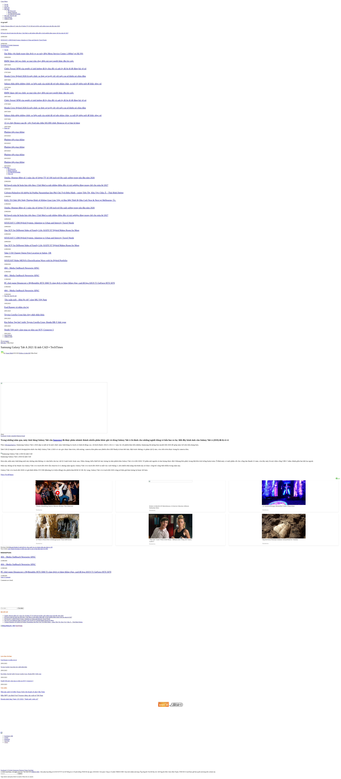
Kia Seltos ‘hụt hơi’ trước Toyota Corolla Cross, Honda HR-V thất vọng (35, 322)
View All (10, 174)
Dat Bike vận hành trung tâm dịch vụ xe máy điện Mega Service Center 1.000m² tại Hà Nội (43, 53)
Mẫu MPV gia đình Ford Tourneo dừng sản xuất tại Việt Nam (22, 695)
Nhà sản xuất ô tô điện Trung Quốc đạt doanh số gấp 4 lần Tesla (23, 692)
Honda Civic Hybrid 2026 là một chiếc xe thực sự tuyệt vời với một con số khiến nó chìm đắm (45, 76)
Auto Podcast (8, 17)
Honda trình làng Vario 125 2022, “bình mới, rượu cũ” (19, 699)
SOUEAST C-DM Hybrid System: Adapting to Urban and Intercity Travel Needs (24, 40)
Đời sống (6, 9)
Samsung (57, 440)
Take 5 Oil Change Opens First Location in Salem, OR (27, 253)
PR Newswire (12, 11)
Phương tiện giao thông (14, 132)
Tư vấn (6, 6)
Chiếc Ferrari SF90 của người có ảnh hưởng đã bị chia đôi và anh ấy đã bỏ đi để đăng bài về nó (45, 68)
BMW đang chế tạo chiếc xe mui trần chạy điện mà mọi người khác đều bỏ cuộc (39, 61)
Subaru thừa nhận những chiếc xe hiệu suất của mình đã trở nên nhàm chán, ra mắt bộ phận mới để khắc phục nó (53, 84)
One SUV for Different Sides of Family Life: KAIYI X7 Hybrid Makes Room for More (41, 230)
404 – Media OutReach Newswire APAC (21, 268)
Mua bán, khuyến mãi (10, 15)
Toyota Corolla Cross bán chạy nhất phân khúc (24, 314)
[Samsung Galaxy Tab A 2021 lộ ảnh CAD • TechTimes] (54, 432)
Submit (20, 773)
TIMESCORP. (35, 772)
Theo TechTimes (7, 475)
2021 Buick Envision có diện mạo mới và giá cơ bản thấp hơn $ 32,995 (28, 549)
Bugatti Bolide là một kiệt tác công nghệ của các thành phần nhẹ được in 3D (31, 547)
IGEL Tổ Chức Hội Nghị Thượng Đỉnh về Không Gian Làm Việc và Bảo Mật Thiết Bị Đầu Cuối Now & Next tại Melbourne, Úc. (60, 200)
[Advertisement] (170, 369)
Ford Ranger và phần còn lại (16, 307)
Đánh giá (6, 7)
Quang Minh (9, 353)
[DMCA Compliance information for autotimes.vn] (176, 706)
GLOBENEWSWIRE (14, 14)
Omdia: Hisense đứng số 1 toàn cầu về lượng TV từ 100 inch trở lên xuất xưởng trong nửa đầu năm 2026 (30, 26)
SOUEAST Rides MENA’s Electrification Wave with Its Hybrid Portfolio (35, 260)
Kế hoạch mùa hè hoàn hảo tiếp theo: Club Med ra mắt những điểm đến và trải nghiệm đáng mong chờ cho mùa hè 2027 (34, 33)
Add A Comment (5, 577)
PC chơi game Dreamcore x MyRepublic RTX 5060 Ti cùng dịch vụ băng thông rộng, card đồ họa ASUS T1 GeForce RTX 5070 (59, 283)
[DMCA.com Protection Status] (163, 706)
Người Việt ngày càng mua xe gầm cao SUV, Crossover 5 (29, 330)
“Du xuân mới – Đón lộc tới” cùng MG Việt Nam (25, 300)
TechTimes (18, 626)
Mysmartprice (10, 445)
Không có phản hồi (24, 353)
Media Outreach (12, 12)
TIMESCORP (8, 19)
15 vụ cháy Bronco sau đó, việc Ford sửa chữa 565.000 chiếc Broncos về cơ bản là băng (42, 123)
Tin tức (6, 4)
